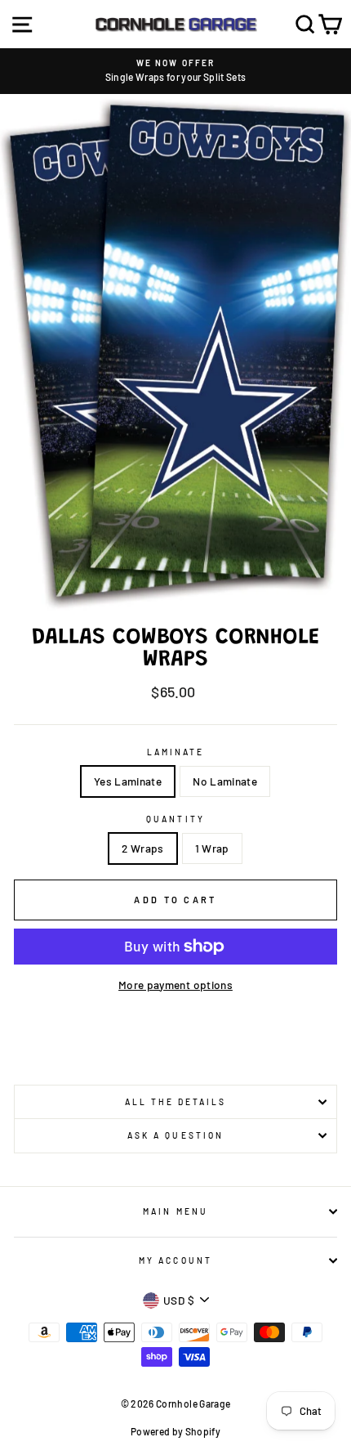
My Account (175, 1260)
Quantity (175, 819)
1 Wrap (212, 848)
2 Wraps (142, 848)
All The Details (176, 1102)
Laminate (175, 752)
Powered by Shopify (175, 1431)
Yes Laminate (128, 781)
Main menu (175, 1211)
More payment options (175, 985)
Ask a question (175, 1135)
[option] (175, 71)
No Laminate (225, 781)
